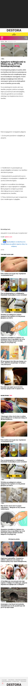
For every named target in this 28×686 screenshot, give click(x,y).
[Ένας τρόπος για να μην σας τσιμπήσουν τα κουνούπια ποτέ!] (14, 264)
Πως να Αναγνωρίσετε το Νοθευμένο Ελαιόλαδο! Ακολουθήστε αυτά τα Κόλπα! (14, 294)
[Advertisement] (14, 14)
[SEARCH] (26, 38)
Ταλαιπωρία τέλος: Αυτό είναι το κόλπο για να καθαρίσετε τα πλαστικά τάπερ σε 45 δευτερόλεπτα (14, 417)
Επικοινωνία (23, 681)
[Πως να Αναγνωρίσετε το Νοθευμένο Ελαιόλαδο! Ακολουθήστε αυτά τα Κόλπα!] (14, 285)
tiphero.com (8, 237)
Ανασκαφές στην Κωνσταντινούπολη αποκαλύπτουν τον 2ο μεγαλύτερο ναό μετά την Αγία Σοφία (13, 605)
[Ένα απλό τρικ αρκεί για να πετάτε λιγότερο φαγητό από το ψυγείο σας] (14, 376)
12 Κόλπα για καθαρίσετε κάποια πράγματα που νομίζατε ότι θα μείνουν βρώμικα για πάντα (13, 316)
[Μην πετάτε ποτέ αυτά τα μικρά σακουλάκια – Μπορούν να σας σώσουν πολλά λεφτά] (14, 494)
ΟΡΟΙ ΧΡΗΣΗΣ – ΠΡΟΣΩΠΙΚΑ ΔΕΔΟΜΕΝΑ (17, 680)
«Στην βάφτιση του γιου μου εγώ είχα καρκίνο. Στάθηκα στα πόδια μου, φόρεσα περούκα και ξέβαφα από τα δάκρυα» (14, 582)
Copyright (4, 680)
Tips (2, 271)
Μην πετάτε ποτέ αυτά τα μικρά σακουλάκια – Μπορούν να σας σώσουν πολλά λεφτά (13, 507)
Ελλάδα (3, 555)
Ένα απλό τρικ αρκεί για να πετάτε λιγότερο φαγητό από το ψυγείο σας (12, 388)
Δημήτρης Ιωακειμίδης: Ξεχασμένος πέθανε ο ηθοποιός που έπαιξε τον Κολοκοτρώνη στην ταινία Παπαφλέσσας (14, 559)
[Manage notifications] (2, 683)
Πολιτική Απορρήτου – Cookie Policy (10, 681)
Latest (14, 34)
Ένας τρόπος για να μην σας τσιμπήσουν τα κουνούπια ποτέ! (13, 274)
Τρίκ (3, 250)
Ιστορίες (3, 578)
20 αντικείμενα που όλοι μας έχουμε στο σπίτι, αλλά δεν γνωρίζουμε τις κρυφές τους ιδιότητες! (13, 362)
